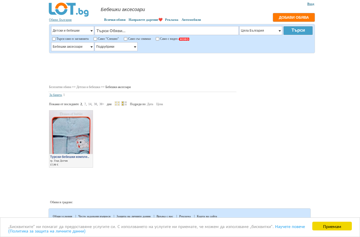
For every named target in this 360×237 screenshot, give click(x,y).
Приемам (332, 226)
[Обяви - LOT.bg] (68, 16)
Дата (150, 104)
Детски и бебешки (88, 87)
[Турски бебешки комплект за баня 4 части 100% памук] (71, 153)
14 (89, 104)
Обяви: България (60, 20)
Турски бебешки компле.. (69, 157)
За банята (55, 95)
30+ (101, 104)
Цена (159, 104)
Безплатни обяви (60, 87)
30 (95, 104)
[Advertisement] (181, 68)
